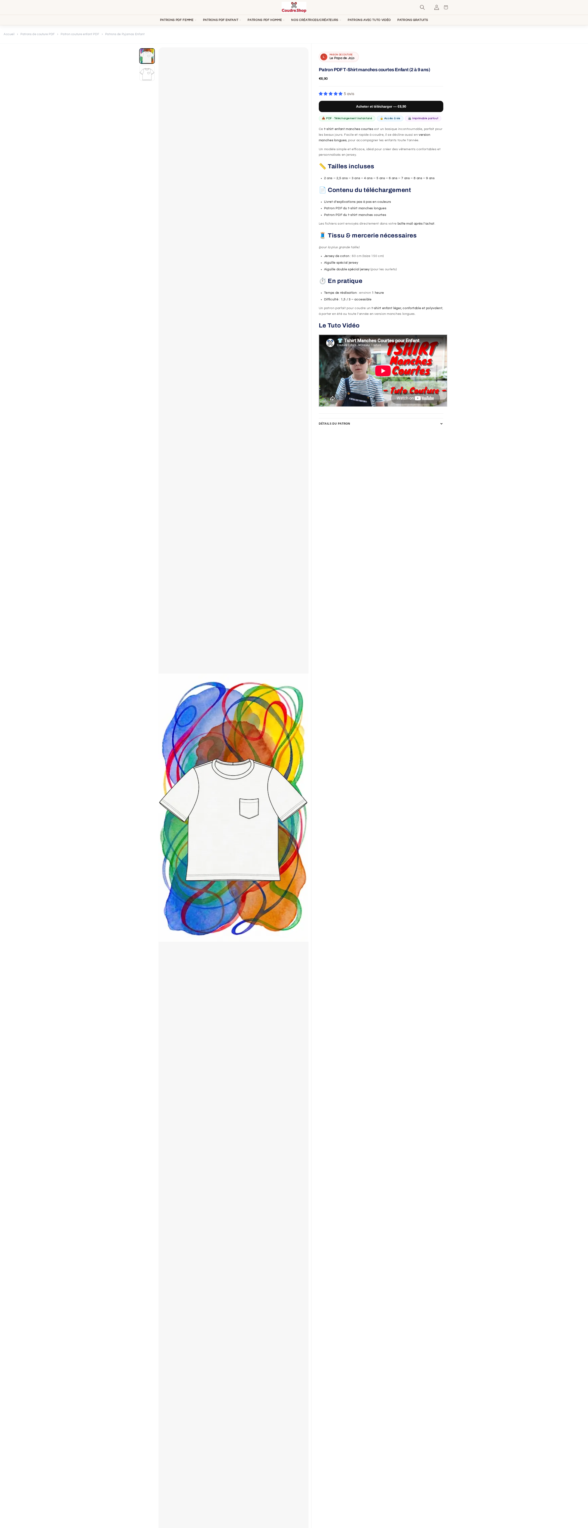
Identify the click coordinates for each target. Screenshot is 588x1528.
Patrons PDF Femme (177, 20)
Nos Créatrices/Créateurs (314, 20)
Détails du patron (334, 423)
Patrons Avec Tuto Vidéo (369, 20)
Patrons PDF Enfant (220, 20)
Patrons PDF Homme (265, 20)
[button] (427, 7)
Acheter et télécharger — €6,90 (381, 106)
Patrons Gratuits (412, 20)
